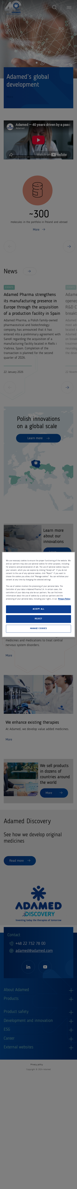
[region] (38, 594)
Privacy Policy (64, 599)
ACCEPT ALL (38, 609)
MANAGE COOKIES (38, 628)
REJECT (38, 619)
